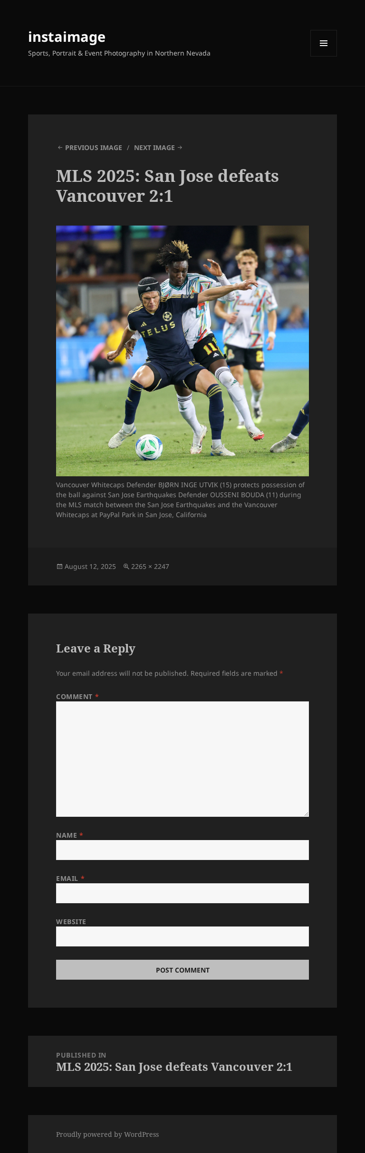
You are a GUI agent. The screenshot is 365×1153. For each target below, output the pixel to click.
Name (69, 835)
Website (71, 921)
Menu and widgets (324, 56)
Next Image (154, 147)
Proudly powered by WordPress (107, 1134)
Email (70, 878)
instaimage (67, 36)
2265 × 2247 (150, 566)
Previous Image (93, 147)
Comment (77, 696)
